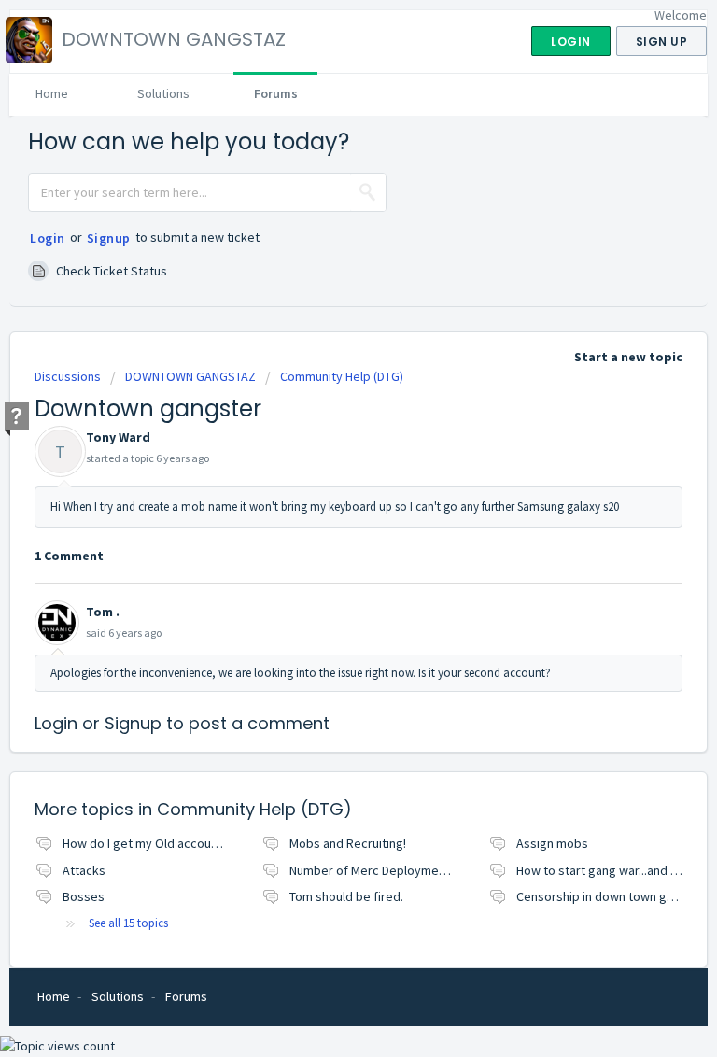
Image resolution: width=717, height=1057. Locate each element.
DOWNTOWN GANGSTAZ (190, 376)
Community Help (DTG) (341, 376)
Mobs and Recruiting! (347, 843)
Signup (109, 238)
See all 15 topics (128, 923)
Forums (276, 93)
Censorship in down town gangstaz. (615, 896)
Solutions (163, 93)
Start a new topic (628, 356)
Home (51, 93)
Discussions (68, 376)
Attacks (84, 870)
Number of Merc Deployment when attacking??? (421, 870)
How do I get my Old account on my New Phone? (196, 843)
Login (47, 238)
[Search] (368, 192)
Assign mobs (552, 843)
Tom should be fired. (346, 896)
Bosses (84, 896)
